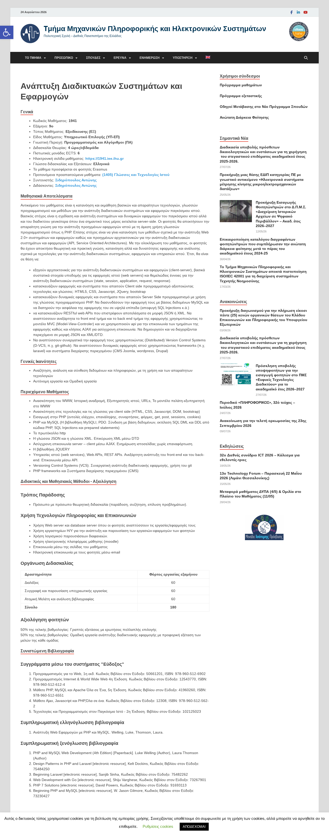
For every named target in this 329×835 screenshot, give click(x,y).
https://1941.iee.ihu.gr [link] (104, 158)
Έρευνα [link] (120, 58)
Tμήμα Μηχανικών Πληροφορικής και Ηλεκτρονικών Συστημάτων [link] (155, 28)
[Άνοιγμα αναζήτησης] (306, 58)
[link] (6, 32)
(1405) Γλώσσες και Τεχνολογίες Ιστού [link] (135, 175)
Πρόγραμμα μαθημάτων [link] (241, 85)
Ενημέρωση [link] (150, 58)
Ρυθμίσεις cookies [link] (158, 826)
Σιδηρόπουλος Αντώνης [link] (76, 180)
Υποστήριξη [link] (183, 58)
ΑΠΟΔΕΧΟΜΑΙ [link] (194, 827)
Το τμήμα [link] (33, 58)
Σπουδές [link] (93, 58)
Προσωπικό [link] (63, 58)
